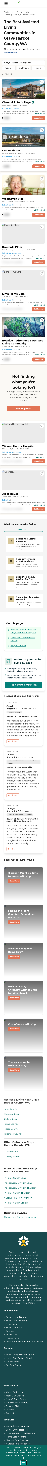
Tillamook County (13, 1134)
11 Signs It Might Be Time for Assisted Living (23, 877)
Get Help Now (23, 408)
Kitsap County (11, 1124)
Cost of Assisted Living (22, 1026)
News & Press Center (16, 1399)
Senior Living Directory (17, 1317)
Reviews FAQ (12, 1406)
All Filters (25, 68)
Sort (39, 68)
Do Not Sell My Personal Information (24, 1341)
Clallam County (11, 1119)
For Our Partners (14, 1365)
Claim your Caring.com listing (20, 1217)
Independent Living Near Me (20, 1433)
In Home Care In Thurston (17, 1193)
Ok (23, 1463)
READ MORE (10, 52)
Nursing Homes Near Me (18, 1444)
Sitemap (10, 1331)
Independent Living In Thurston (20, 1188)
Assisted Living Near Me (17, 1426)
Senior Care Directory (16, 1320)
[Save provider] (42, 82)
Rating (8, 68)
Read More (14, 881)
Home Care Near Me (16, 1437)
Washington (9, 15)
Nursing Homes (12, 1156)
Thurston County (12, 1114)
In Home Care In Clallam (16, 1203)
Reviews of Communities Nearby (23, 639)
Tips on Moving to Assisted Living (19, 1066)
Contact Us (11, 1413)
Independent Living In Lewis (18, 1183)
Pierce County (11, 1129)
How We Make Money (17, 1403)
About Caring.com (15, 1392)
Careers (10, 1410)
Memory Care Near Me (17, 1440)
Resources (11, 1324)
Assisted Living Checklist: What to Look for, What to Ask (22, 992)
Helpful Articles (18, 645)
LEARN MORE (39, 113)
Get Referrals (12, 1362)
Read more (13, 741)
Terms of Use (12, 1334)
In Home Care (11, 1151)
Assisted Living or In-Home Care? (20, 952)
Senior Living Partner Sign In (20, 1355)
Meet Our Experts (15, 1396)
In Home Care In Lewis (15, 1178)
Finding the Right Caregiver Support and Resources (21, 916)
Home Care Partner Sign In (19, 1358)
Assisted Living (23, 12)
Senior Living (9, 12)
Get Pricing (38, 118)
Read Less (22, 530)
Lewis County (10, 1109)
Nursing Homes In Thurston (18, 1198)
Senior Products (14, 1327)
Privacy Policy (27, 1303)
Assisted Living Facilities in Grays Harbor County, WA (23, 631)
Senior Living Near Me (17, 1430)
